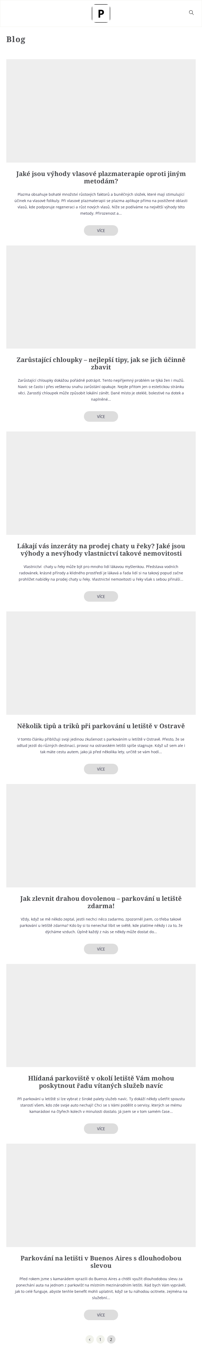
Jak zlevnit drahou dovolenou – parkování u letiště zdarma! (101, 902)
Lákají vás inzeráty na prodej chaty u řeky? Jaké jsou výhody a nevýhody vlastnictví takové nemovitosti (101, 549)
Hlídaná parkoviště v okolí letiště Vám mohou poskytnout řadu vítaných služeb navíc (101, 1082)
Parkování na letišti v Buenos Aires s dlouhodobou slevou (101, 1262)
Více (101, 230)
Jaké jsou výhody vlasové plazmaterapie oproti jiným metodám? (101, 177)
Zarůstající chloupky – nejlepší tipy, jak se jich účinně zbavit (101, 363)
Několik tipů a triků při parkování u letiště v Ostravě (101, 725)
